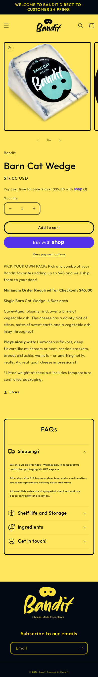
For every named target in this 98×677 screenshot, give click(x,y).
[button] (6, 25)
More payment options (49, 254)
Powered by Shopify (58, 672)
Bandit (42, 672)
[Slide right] (60, 140)
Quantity (11, 198)
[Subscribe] (81, 648)
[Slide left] (37, 140)
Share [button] (15, 392)
